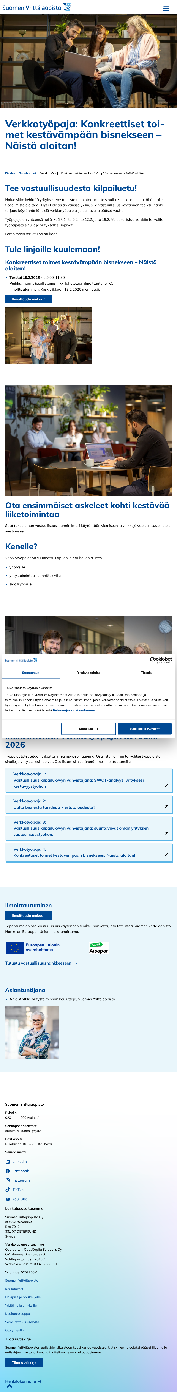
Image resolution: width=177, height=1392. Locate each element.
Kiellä (32, 728)
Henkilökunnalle (20, 1381)
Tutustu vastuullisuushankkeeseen (38, 963)
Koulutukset (14, 1289)
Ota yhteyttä (14, 1330)
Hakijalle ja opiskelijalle (23, 1297)
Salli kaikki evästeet (145, 728)
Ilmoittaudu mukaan (29, 299)
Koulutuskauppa (17, 1314)
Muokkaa (86, 728)
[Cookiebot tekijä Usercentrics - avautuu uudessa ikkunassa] (153, 660)
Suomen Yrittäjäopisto (21, 1280)
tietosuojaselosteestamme (74, 710)
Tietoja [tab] (146, 672)
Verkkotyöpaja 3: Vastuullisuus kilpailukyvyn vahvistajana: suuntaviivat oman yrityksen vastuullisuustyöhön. (81, 828)
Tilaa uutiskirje (24, 1362)
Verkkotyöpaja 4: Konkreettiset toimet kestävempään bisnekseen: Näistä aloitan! (74, 852)
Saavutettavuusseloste (22, 1322)
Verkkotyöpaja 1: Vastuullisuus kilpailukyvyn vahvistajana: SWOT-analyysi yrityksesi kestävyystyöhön (78, 780)
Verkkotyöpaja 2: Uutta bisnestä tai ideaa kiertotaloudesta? (54, 804)
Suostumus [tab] (31, 672)
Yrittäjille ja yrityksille (21, 1305)
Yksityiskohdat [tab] (88, 672)
